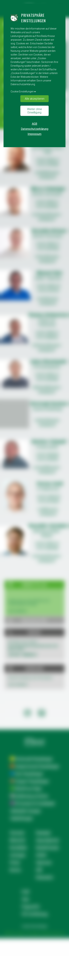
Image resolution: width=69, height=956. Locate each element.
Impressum (34, 134)
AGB (34, 123)
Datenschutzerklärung (34, 129)
